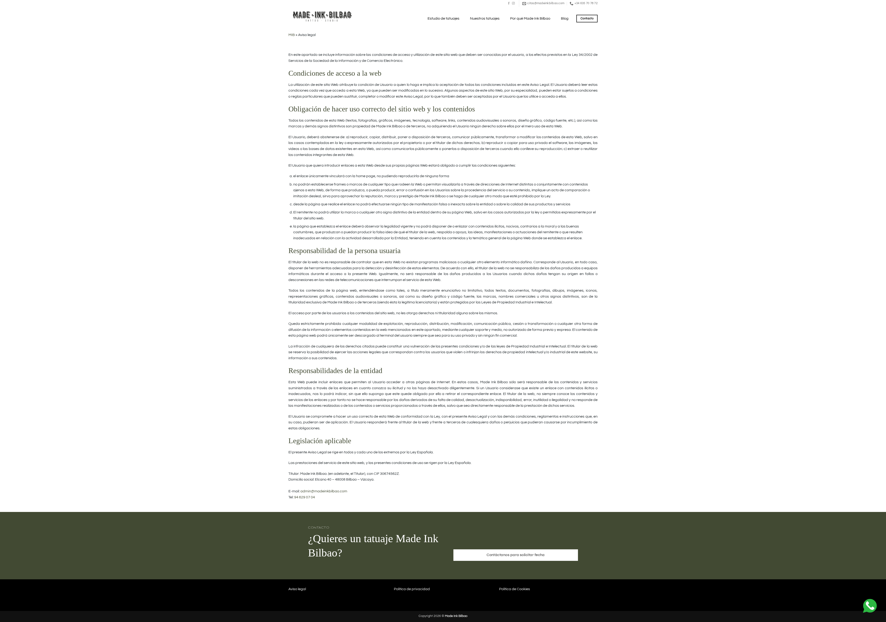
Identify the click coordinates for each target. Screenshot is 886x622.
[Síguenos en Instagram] (513, 3)
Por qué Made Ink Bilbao (530, 18)
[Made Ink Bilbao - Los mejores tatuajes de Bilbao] (323, 16)
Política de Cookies (514, 589)
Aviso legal (297, 589)
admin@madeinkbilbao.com (323, 491)
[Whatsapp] (870, 605)
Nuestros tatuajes (485, 18)
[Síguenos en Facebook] (508, 3)
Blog (565, 18)
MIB (291, 35)
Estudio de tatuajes (443, 18)
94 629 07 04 (304, 497)
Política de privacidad (412, 589)
